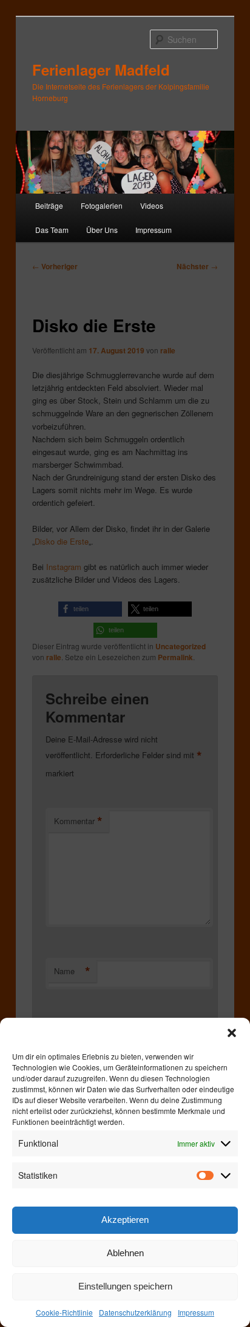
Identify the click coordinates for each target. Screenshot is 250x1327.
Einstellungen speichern (125, 1286)
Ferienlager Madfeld (101, 69)
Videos (151, 205)
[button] (232, 1033)
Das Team (52, 229)
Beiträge (49, 205)
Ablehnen (125, 1253)
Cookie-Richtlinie (64, 1312)
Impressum (196, 1312)
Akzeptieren (125, 1219)
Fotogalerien (102, 205)
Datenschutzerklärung (135, 1312)
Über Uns (102, 229)
